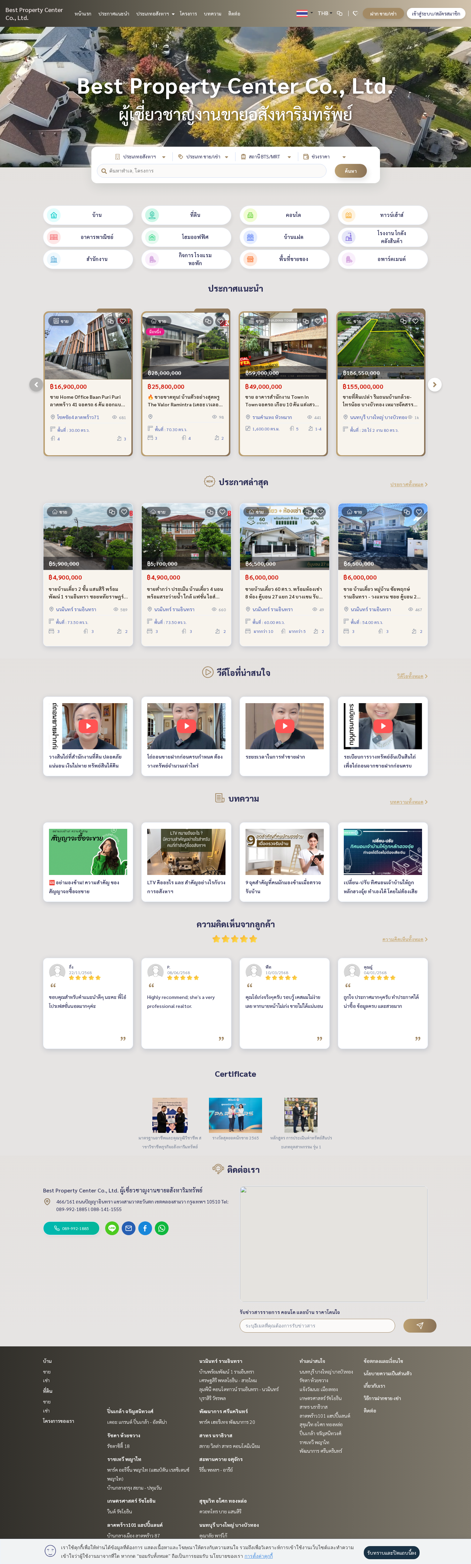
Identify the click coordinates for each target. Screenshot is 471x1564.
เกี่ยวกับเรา (374, 1386)
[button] (461, 97)
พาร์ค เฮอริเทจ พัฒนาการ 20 (227, 1422)
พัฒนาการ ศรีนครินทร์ (223, 1411)
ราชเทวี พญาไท (124, 1459)
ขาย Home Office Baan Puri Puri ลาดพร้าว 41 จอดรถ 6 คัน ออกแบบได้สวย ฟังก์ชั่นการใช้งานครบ (87, 401)
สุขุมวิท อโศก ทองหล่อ (223, 1501)
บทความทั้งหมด (406, 802)
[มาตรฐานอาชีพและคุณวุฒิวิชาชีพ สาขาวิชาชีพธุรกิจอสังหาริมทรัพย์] (170, 1114)
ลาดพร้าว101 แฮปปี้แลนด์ (135, 1525)
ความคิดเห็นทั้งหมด (402, 939)
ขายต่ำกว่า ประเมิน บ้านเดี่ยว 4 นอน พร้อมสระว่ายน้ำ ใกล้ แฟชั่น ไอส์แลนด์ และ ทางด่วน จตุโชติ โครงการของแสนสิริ (185, 593)
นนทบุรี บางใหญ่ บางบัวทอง (229, 1525)
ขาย (47, 1371)
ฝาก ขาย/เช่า (383, 13)
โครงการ (188, 13)
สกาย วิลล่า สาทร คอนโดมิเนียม (229, 1446)
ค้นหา (351, 171)
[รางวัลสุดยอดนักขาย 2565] (235, 1114)
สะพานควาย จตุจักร (221, 1459)
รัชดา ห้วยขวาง (123, 1435)
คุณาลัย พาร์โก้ (213, 1535)
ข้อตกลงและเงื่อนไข (383, 1361)
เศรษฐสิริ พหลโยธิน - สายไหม (228, 1380)
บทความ (212, 13)
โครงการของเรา (58, 1421)
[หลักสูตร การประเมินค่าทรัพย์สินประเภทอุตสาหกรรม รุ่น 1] (301, 1114)
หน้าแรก (82, 13)
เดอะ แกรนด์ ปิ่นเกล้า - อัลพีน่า (137, 1422)
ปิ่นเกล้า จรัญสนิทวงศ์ (130, 1411)
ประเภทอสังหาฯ (153, 13)
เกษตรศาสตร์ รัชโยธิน (131, 1501)
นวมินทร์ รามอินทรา (220, 1361)
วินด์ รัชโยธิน (119, 1511)
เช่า (46, 1380)
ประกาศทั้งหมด (406, 484)
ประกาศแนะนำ (113, 13)
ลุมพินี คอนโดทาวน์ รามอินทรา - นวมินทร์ (239, 1389)
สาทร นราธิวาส (215, 1435)
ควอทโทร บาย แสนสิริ (220, 1511)
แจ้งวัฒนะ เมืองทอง (319, 1389)
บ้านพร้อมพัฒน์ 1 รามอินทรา (226, 1371)
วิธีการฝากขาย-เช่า (382, 1398)
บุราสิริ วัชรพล (212, 1398)
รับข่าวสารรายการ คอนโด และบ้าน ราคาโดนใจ (290, 1312)
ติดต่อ (234, 13)
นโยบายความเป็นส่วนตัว (388, 1373)
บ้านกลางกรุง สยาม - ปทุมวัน (134, 1487)
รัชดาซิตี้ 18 (118, 1446)
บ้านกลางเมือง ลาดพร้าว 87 (133, 1535)
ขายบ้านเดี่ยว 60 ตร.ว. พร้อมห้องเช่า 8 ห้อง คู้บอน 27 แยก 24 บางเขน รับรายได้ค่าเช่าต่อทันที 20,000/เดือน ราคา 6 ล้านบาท (283, 593)
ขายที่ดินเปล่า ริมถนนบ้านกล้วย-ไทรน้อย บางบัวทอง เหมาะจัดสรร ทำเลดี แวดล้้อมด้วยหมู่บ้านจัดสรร (379, 401)
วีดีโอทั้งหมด (410, 676)
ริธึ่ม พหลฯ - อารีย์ (216, 1470)
